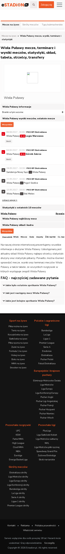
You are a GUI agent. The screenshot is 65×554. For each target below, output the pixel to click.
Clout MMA (18, 447)
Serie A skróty (18, 497)
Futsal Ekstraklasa (47, 363)
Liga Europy (47, 388)
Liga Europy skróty (18, 480)
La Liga (47, 334)
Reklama (25, 525)
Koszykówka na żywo (18, 334)
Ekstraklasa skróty (18, 472)
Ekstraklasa (46, 355)
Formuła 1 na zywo (18, 351)
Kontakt (11, 525)
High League (18, 443)
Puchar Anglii (47, 397)
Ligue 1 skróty (18, 501)
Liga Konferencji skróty (18, 484)
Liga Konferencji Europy (46, 392)
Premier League (46, 342)
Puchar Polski (47, 359)
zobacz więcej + (9, 200)
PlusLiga (47, 430)
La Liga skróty (18, 493)
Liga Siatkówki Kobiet (47, 434)
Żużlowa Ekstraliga (47, 455)
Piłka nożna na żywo (18, 326)
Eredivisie (47, 351)
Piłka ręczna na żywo (18, 342)
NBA (18, 451)
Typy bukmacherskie (52, 24)
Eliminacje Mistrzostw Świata (47, 380)
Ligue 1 (46, 338)
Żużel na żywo (18, 347)
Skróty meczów (30, 24)
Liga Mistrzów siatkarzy (47, 438)
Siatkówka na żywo (18, 338)
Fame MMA (18, 438)
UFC (18, 430)
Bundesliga (46, 330)
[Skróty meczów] (15, 4)
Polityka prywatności (45, 525)
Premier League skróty (18, 505)
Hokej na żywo (18, 355)
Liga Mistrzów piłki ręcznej (46, 447)
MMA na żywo (18, 363)
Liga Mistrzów (46, 384)
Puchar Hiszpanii (47, 409)
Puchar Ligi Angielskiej (47, 401)
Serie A (46, 347)
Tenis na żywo (18, 330)
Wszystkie (7, 124)
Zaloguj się (46, 4)
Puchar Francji (46, 405)
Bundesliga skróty (18, 489)
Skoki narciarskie (47, 459)
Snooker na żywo (18, 367)
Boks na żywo (18, 359)
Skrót (8, 141)
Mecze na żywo (10, 24)
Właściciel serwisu (32, 530)
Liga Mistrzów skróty (18, 476)
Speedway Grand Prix (46, 451)
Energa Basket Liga (18, 459)
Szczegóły (49, 542)
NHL (47, 443)
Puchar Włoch (47, 417)
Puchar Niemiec (47, 413)
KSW (18, 434)
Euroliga (18, 455)
